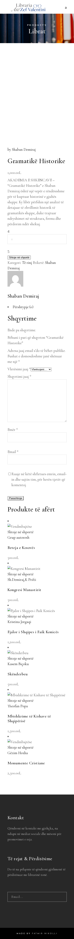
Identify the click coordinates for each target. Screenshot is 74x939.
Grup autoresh (18, 537)
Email (12, 452)
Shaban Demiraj (23, 296)
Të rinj (27, 262)
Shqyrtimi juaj (19, 376)
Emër (12, 429)
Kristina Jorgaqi (19, 621)
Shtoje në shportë (19, 257)
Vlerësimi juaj (19, 369)
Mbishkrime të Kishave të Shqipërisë (29, 719)
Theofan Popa (17, 706)
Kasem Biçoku (18, 664)
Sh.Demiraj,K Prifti (21, 579)
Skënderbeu (17, 674)
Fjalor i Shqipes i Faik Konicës (33, 631)
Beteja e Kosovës (21, 547)
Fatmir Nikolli (44, 934)
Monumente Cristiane (26, 763)
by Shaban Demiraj (21, 149)
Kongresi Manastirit (24, 589)
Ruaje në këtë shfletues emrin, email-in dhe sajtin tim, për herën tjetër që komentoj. (39, 479)
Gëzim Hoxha (17, 753)
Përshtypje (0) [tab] (23, 307)
